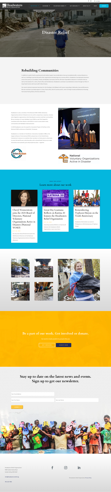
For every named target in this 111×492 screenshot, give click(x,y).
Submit (17, 407)
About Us (86, 5)
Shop (95, 5)
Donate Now (63, 345)
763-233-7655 (8, 481)
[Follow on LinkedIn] (78, 468)
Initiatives (34, 5)
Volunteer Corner (59, 5)
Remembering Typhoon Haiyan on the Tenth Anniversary (86, 212)
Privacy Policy (88, 477)
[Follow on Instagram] (65, 468)
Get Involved (74, 5)
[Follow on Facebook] (52, 468)
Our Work (45, 5)
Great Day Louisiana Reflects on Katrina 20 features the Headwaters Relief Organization (55, 214)
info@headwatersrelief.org (12, 477)
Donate (104, 5)
